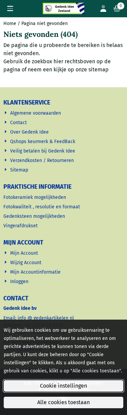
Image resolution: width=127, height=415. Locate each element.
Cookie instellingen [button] (63, 386)
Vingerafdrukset (21, 226)
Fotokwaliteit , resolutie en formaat (42, 207)
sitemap (98, 69)
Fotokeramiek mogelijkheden (35, 197)
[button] (10, 8)
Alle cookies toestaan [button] (63, 402)
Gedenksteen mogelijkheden (34, 216)
